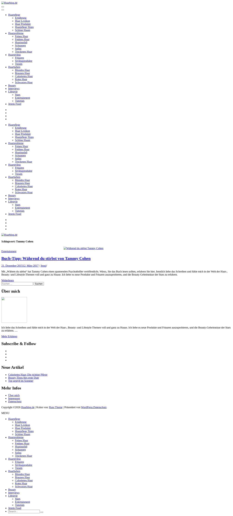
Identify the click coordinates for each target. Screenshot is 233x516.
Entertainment (22, 97)
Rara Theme (55, 407)
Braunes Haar (22, 73)
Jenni (43, 265)
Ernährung (20, 17)
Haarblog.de (27, 407)
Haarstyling (14, 54)
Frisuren (19, 57)
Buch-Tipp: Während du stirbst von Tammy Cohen (46, 258)
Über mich (14, 395)
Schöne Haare (22, 30)
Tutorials (19, 100)
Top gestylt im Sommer (20, 380)
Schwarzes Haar (24, 82)
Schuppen (20, 45)
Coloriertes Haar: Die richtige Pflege (27, 374)
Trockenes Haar (23, 51)
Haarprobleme (16, 33)
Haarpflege (14, 14)
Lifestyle (13, 91)
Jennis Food (14, 103)
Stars (17, 94)
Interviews (13, 88)
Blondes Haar (22, 70)
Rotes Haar (21, 79)
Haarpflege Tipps (24, 27)
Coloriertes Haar (24, 76)
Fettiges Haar (22, 39)
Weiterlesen (7, 280)
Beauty (12, 85)
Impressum (14, 398)
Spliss (18, 48)
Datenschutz (14, 401)
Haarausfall (21, 42)
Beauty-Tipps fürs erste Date (23, 377)
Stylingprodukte (23, 60)
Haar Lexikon (22, 20)
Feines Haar (21, 36)
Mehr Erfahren (9, 336)
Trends (18, 64)
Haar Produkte (23, 24)
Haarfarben (14, 67)
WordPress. (87, 407)
